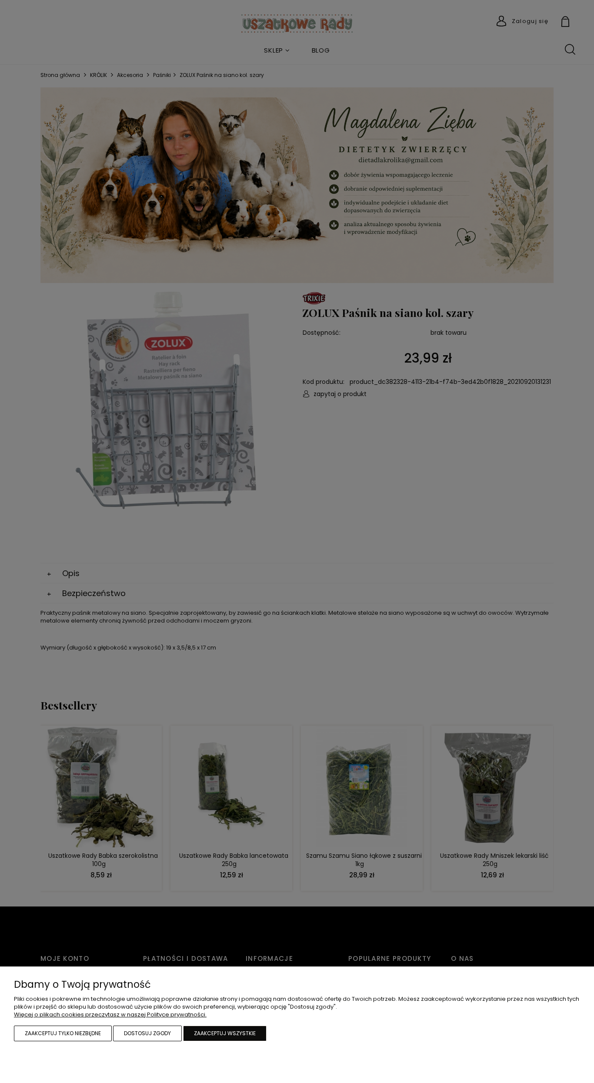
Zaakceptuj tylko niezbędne (63, 1033)
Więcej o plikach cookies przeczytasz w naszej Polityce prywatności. (110, 1014)
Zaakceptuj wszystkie (225, 1033)
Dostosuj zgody (147, 1033)
